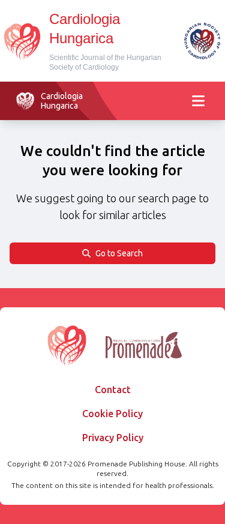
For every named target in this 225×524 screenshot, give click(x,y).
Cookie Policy (112, 413)
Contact (113, 389)
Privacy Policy (112, 437)
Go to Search (119, 253)
